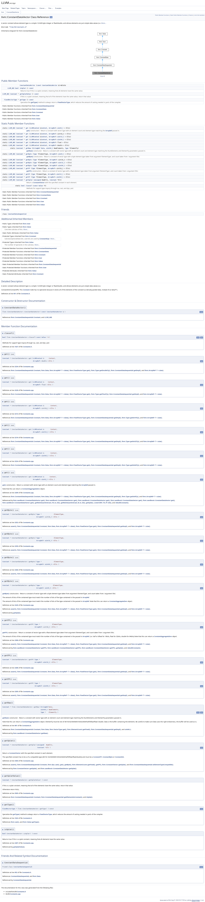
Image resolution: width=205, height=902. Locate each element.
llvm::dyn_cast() (53, 765)
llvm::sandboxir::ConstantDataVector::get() (29, 500)
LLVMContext (34, 128)
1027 (16, 347)
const (39, 85)
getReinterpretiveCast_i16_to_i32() (47, 503)
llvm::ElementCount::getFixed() (78, 729)
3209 (16, 493)
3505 (16, 793)
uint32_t (60, 137)
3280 (16, 640)
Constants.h (25, 294)
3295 (16, 691)
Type (66, 148)
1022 (16, 818)
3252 (16, 522)
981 (16, 726)
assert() (13, 526)
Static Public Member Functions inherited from (31, 192)
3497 (16, 843)
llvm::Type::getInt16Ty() (130, 418)
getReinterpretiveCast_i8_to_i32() (73, 503)
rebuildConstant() (121, 503)
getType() (34, 102)
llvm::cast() (15, 822)
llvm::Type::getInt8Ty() (130, 496)
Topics (24, 8)
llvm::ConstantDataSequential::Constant (25, 317)
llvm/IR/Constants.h (18, 27)
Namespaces (32, 8)
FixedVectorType (10, 100)
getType (23, 100)
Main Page (5, 8)
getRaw (28, 148)
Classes (42, 8)
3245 (16, 605)
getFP (28, 168)
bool (17, 88)
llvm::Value (36, 119)
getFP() (29, 171)
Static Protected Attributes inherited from (23, 274)
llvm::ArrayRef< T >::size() (154, 370)
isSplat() (89, 797)
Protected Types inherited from (19, 236)
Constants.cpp (28, 367)
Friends (191, 15)
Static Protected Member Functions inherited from (32, 264)
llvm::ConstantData (39, 109)
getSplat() (89, 503)
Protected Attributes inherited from (19, 271)
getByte (29, 154)
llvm (2, 12)
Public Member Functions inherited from (28, 106)
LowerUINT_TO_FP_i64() (102, 503)
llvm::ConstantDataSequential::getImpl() (126, 370)
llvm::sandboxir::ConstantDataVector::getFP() (30, 648)
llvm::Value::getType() (31, 822)
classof (29, 186)
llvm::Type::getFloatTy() (100, 394)
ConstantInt (119, 757)
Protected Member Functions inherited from (30, 248)
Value (41, 186)
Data (43, 148)
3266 (16, 570)
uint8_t (60, 128)
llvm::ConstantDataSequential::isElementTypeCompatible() (151, 765)
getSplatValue (25, 94)
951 (15, 294)
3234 (16, 367)
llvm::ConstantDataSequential (43, 106)
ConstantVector (39, 183)
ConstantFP (97, 757)
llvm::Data (45, 370)
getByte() (29, 157)
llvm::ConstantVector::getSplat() (114, 765)
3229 (16, 390)
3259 (16, 546)
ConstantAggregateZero (31, 489)
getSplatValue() (19, 847)
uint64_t (60, 139)
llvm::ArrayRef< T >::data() (59, 370)
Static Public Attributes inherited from (20, 233)
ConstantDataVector (13, 12)
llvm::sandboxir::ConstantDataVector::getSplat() (58, 768)
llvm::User (36, 115)
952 (16, 872)
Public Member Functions (162, 15)
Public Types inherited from (16, 224)
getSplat (29, 180)
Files (49, 8)
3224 (16, 461)
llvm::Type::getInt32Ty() (130, 441)
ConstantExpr (45, 239)
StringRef (36, 148)
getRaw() (29, 151)
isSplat (23, 88)
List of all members (199, 15)
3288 (16, 668)
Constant (13, 94)
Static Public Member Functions (178, 15)
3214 (16, 414)
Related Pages (15, 8)
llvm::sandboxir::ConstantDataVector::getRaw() (30, 733)
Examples (58, 8)
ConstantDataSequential (17, 214)
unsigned (37, 180)
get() (28, 131)
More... (103, 23)
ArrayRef (52, 128)
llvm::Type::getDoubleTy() (100, 370)
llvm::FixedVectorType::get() (80, 370)
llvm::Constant (37, 112)
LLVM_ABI (11, 88)
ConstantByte (108, 757)
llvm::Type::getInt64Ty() (130, 465)
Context (44, 128)
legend (102, 76)
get (27, 128)
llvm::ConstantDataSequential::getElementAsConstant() (61, 797)
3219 (16, 438)
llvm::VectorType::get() (58, 729)
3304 (16, 761)
